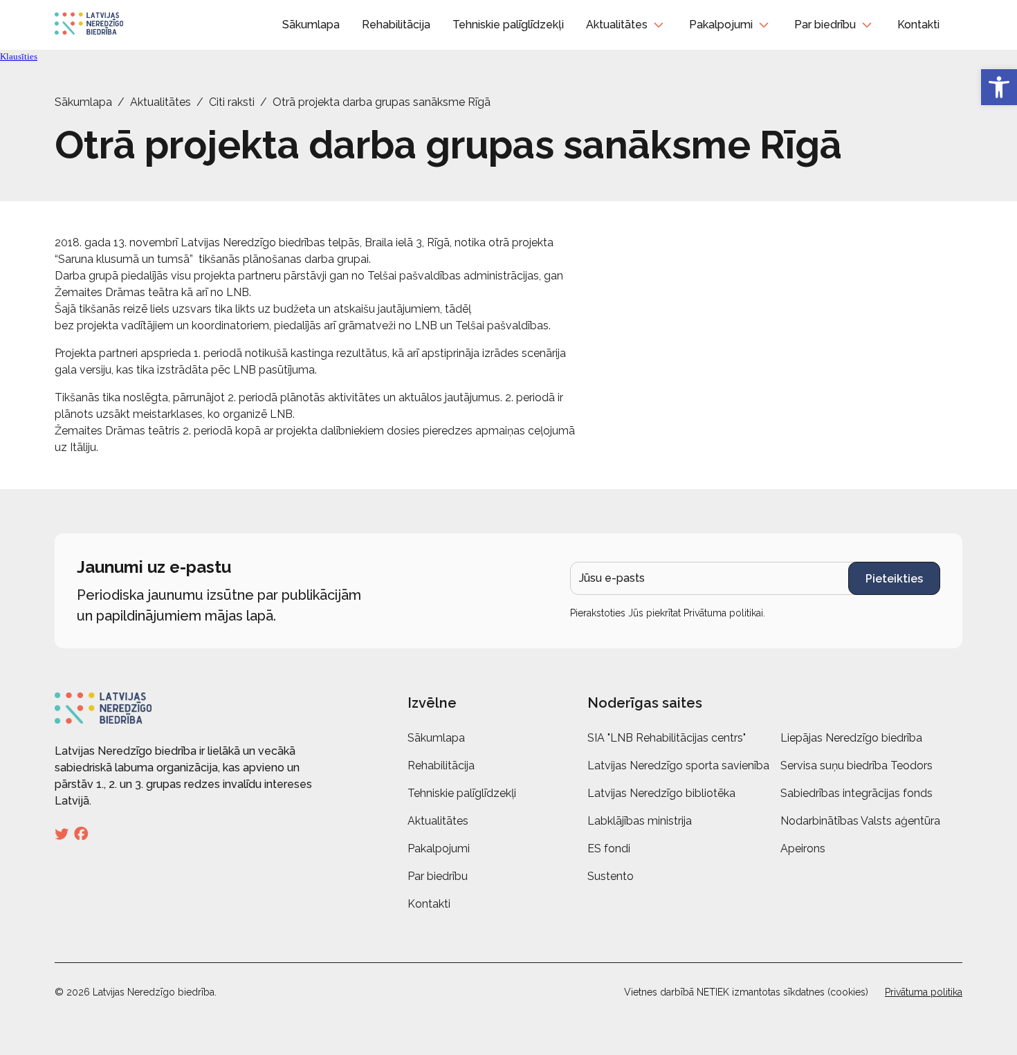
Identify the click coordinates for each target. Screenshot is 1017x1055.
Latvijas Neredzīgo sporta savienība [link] (678, 765)
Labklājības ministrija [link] (639, 820)
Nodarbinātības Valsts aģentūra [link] (860, 820)
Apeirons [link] (802, 848)
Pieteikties (894, 578)
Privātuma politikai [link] (723, 612)
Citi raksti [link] (232, 102)
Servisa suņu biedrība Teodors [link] (856, 765)
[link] (999, 87)
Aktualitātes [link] (617, 24)
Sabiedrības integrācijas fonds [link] (856, 793)
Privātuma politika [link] (923, 992)
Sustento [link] (610, 876)
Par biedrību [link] (825, 24)
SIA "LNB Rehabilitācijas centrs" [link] (666, 737)
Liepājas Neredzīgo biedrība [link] (851, 737)
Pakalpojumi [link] (721, 24)
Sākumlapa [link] (311, 24)
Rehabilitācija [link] (396, 24)
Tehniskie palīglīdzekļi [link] (508, 24)
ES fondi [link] (608, 848)
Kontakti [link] (918, 24)
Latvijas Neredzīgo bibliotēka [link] (661, 793)
